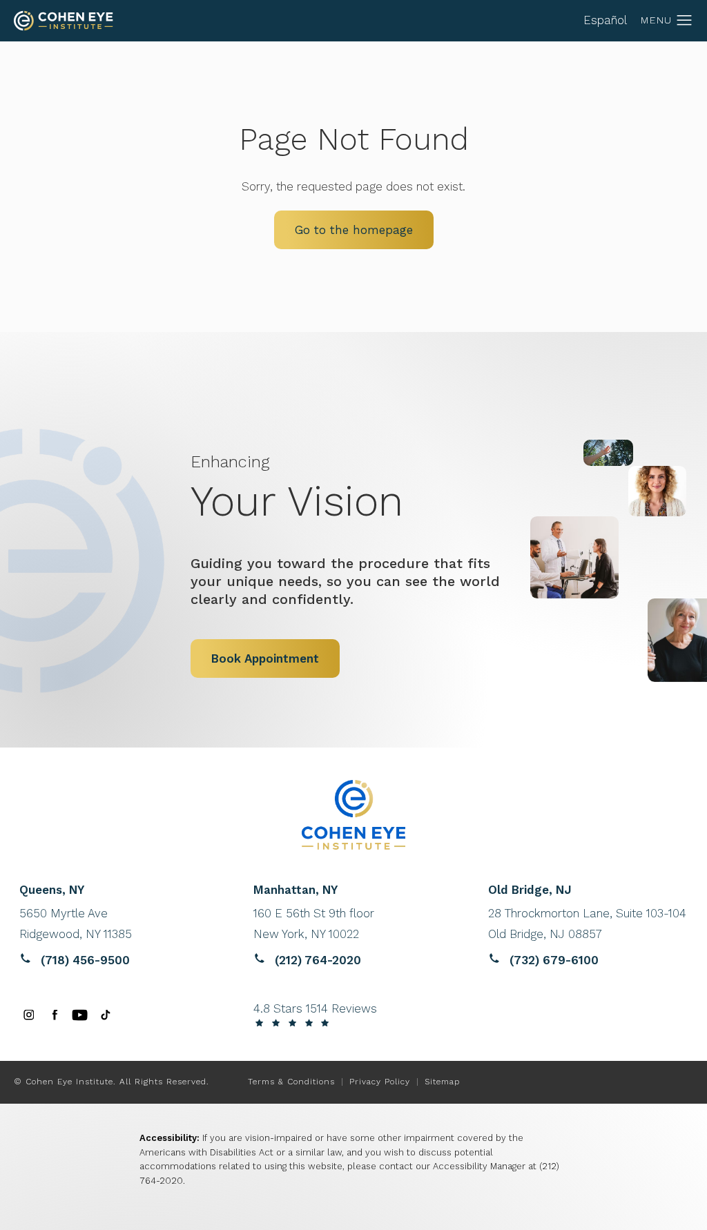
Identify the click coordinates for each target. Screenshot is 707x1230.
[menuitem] (28, 1015)
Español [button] (605, 20)
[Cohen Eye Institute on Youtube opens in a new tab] (79, 1015)
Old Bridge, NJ (530, 890)
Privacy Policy (379, 1081)
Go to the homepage (354, 230)
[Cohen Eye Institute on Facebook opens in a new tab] (54, 1015)
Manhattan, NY (295, 890)
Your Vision (297, 488)
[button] (684, 20)
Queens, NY (51, 890)
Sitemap (442, 1081)
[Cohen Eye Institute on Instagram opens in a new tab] (28, 1015)
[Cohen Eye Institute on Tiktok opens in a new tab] (105, 1015)
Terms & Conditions (291, 1081)
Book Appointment (265, 658)
